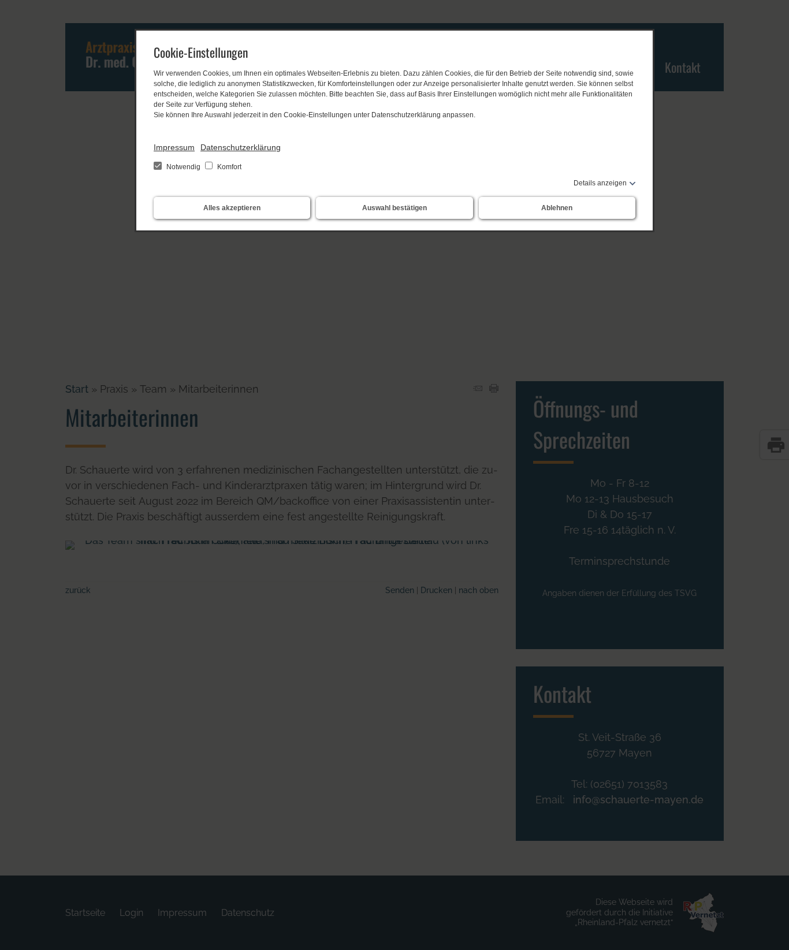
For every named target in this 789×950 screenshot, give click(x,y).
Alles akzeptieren (231, 208)
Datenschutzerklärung (240, 147)
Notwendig (183, 167)
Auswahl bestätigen (394, 208)
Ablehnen (556, 208)
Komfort (228, 167)
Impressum (174, 147)
